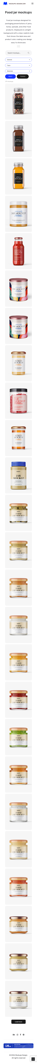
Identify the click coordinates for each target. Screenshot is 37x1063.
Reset (10, 76)
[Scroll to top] (33, 1059)
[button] (32, 3)
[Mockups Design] (14, 3)
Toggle (22, 76)
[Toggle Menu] (18, 46)
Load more (18, 1022)
